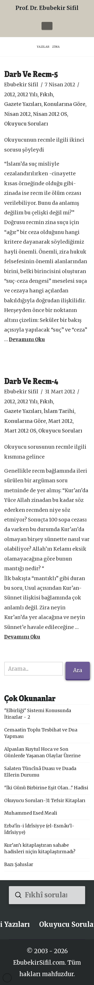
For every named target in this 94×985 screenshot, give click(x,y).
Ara (77, 670)
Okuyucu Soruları (26, 124)
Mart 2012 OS (20, 431)
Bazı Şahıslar (18, 864)
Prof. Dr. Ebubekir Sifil (47, 8)
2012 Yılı (27, 95)
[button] (47, 26)
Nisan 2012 (17, 114)
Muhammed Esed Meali (30, 813)
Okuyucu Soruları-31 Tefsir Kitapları (44, 800)
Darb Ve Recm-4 (31, 381)
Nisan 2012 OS (50, 114)
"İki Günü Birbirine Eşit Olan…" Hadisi (46, 788)
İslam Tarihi (59, 411)
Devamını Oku (27, 340)
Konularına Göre (64, 104)
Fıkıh (46, 95)
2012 (9, 95)
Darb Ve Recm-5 (31, 74)
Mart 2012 (60, 421)
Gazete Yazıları (23, 104)
